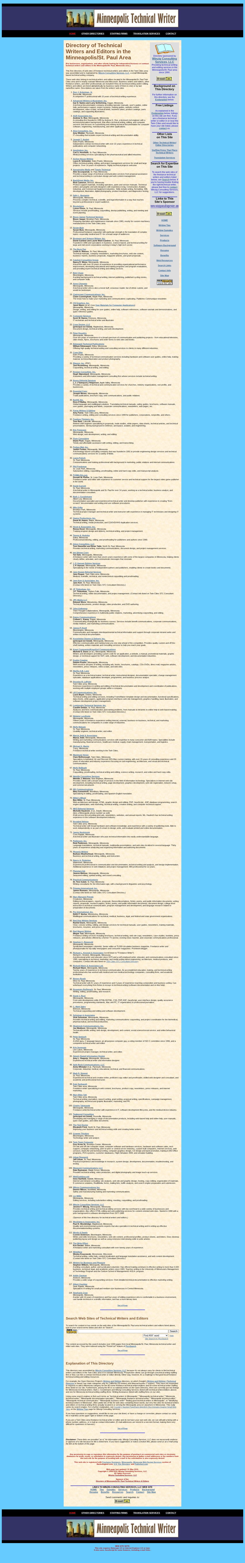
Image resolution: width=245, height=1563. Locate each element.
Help (172, 1336)
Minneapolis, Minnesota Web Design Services (142, 1462)
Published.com (141, 1464)
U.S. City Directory (122, 1464)
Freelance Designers (111, 1462)
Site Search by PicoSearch (156, 1339)
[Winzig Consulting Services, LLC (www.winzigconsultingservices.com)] (165, 44)
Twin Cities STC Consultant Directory (122, 961)
